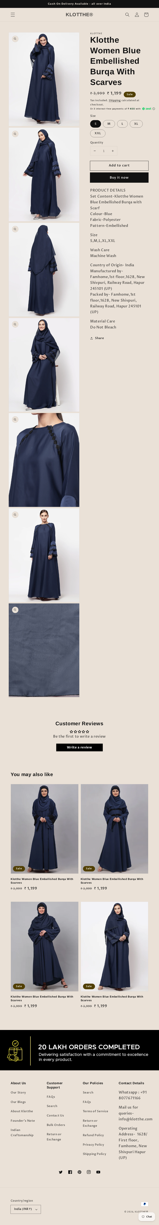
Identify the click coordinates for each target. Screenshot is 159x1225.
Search (52, 1106)
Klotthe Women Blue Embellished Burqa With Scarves (42, 881)
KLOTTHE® (141, 1211)
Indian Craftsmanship (22, 1132)
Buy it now (119, 178)
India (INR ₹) (23, 1209)
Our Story (18, 1093)
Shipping (115, 100)
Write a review (79, 747)
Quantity (96, 142)
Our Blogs (18, 1102)
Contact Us (55, 1116)
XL (136, 124)
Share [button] (99, 338)
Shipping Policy (94, 1154)
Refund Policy (93, 1135)
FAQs (51, 1097)
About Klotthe (22, 1111)
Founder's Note (23, 1121)
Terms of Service (96, 1111)
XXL (98, 133)
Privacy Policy (93, 1145)
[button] (12, 14)
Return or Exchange (54, 1137)
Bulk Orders (56, 1125)
